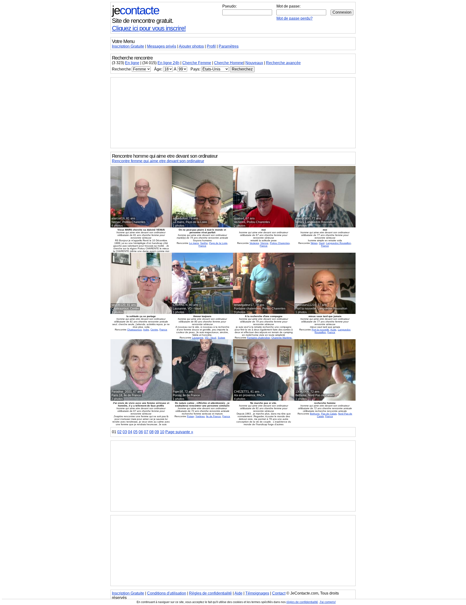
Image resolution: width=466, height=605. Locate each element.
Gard (322, 243)
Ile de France (213, 416)
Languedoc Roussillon (338, 243)
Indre (146, 329)
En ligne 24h (168, 63)
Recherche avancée (283, 63)
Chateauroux (134, 329)
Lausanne (197, 337)
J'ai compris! (327, 602)
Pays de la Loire (218, 243)
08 (151, 432)
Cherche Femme (196, 63)
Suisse (221, 337)
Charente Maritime (281, 337)
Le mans (194, 243)
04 (130, 432)
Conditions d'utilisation (166, 593)
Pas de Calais (329, 413)
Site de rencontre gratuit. (142, 20)
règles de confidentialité (302, 602)
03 (125, 432)
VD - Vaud (210, 337)
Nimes (314, 243)
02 (119, 432)
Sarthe (204, 243)
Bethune (315, 413)
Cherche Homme (228, 63)
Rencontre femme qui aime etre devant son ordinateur (158, 161)
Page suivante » (179, 432)
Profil (211, 46)
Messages (161, 46)
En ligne (132, 63)
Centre (154, 329)
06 (141, 432)
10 (162, 432)
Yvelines (200, 416)
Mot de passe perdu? (294, 18)
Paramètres (229, 46)
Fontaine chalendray (258, 337)
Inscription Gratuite (128, 46)
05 (135, 432)
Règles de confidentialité (210, 593)
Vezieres (254, 243)
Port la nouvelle (320, 329)
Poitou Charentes (280, 243)
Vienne (264, 243)
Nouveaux (254, 63)
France (202, 245)
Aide (238, 593)
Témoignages (257, 593)
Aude (333, 329)
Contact (278, 593)
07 (146, 432)
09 (157, 432)
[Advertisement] (233, 113)
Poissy (190, 416)
